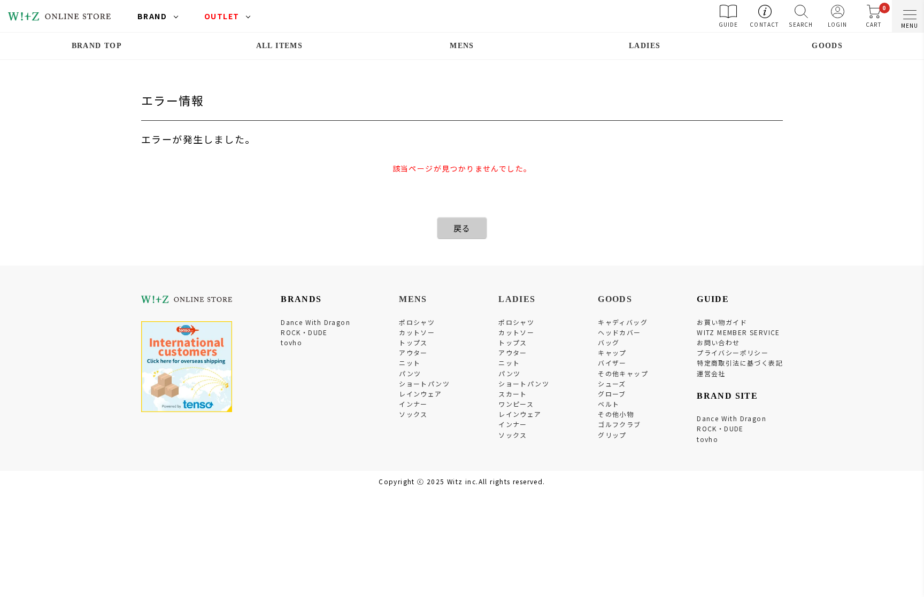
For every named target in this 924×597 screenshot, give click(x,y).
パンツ (410, 373)
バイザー (612, 362)
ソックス (413, 413)
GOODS (827, 46)
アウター (413, 352)
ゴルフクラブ (619, 424)
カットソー (417, 332)
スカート (512, 393)
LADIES (644, 46)
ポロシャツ (417, 322)
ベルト (608, 403)
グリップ (612, 434)
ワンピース (516, 403)
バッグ (608, 342)
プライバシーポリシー (732, 352)
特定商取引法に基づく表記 (740, 362)
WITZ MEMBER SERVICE (738, 332)
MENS (462, 46)
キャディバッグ (623, 322)
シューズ (612, 383)
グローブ (612, 393)
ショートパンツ (424, 383)
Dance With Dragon (315, 322)
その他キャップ (623, 373)
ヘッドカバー (619, 332)
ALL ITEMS (279, 46)
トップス (413, 342)
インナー (413, 403)
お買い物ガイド (722, 322)
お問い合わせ (718, 342)
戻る (462, 228)
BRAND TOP (97, 46)
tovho (291, 342)
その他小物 (616, 413)
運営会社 (711, 373)
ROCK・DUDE (304, 332)
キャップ (612, 352)
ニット (409, 362)
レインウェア (420, 393)
